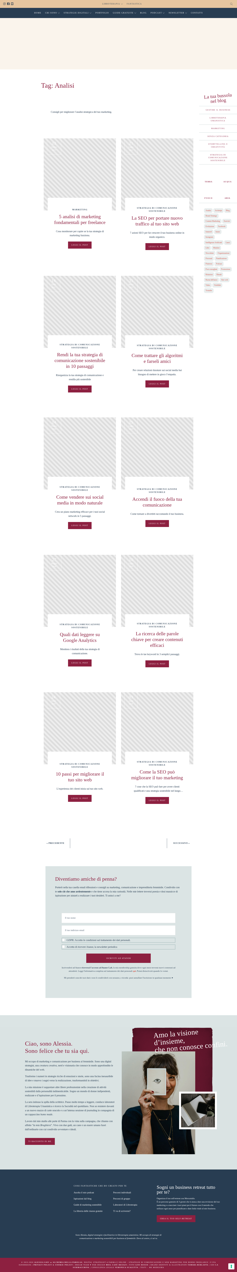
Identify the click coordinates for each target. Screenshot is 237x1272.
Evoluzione (210, 226)
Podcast (156, 13)
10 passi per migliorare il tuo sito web (80, 776)
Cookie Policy (64, 1265)
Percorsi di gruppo (121, 1198)
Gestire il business (218, 110)
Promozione (225, 269)
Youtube (13, 4)
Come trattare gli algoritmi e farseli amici (157, 358)
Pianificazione (221, 258)
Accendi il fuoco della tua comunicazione (157, 502)
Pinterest (209, 264)
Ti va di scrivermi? (122, 1211)
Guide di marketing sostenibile (88, 1205)
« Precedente (55, 843)
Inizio (218, 232)
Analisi (208, 210)
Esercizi (227, 221)
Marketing (80, 210)
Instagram (5, 4)
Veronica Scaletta (126, 1267)
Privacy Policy (43, 1265)
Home (37, 13)
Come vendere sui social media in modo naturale (80, 499)
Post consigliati (211, 269)
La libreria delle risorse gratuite (88, 1211)
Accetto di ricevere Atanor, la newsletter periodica (92, 947)
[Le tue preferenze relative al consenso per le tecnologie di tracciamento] (231, 1266)
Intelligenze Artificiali (214, 242)
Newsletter (176, 13)
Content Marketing (213, 221)
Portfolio (102, 13)
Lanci (228, 242)
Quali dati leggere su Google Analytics (80, 637)
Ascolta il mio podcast (84, 1192)
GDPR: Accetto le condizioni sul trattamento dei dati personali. (98, 940)
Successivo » (181, 843)
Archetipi (218, 210)
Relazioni (209, 274)
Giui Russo (141, 1265)
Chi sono (51, 13)
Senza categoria (218, 136)
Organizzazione (223, 253)
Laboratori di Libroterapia (125, 1205)
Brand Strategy (211, 216)
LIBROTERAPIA (111, 4)
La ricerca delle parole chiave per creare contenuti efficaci (157, 639)
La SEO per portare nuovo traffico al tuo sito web (157, 220)
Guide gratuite (123, 13)
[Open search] (231, 4)
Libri (207, 248)
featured (209, 232)
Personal (209, 258)
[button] (118, 943)
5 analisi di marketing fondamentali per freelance (79, 219)
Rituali (219, 274)
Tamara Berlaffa (198, 1265)
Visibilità (217, 285)
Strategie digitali (76, 13)
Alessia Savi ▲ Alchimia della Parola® (58, 1262)
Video (208, 285)
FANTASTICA (134, 4)
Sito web (224, 280)
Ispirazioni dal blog (82, 1198)
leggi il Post (79, 245)
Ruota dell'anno (211, 280)
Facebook (9, 4)
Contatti (197, 13)
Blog (143, 13)
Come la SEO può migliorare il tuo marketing (157, 774)
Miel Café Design (116, 1265)
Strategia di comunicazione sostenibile (218, 157)
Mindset (216, 248)
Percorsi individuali (122, 1192)
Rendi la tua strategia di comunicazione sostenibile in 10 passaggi (79, 360)
